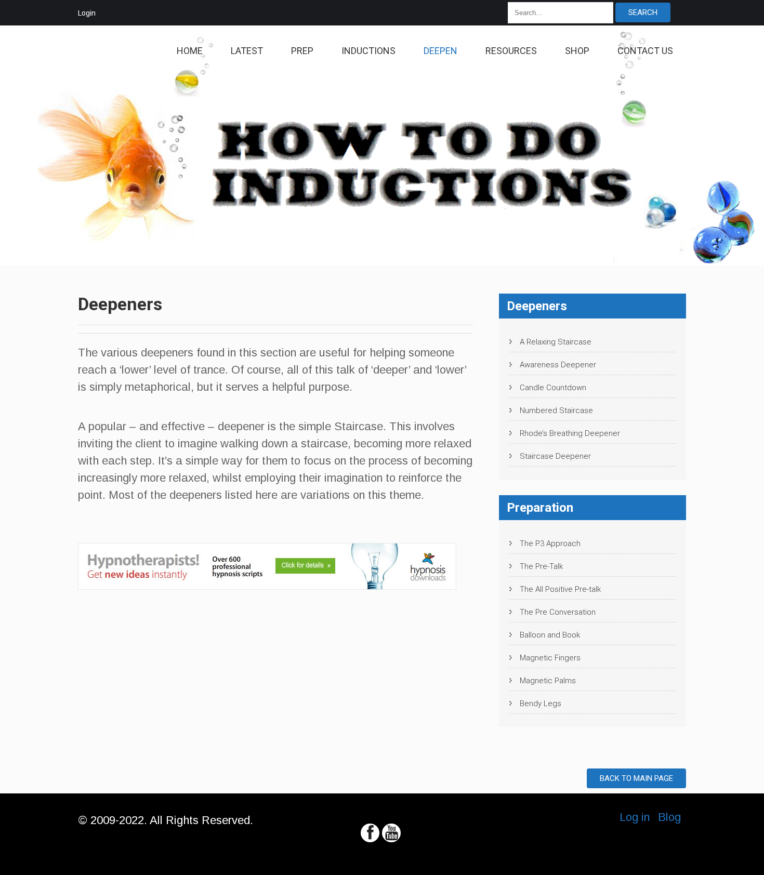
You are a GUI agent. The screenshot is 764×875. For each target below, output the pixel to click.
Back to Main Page (636, 778)
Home (190, 50)
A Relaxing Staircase (555, 342)
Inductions (368, 50)
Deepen (440, 50)
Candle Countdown (553, 387)
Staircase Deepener (555, 456)
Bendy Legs (540, 703)
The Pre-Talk (541, 566)
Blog (669, 817)
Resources (511, 50)
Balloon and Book (550, 635)
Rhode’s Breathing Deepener (570, 433)
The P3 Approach (550, 543)
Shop (577, 50)
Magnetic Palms (548, 680)
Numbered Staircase (556, 410)
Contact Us (645, 50)
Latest (247, 50)
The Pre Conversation (558, 612)
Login (87, 13)
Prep (302, 50)
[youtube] (391, 833)
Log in (635, 817)
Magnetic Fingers (550, 657)
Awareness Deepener (558, 364)
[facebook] (370, 833)
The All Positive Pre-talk (560, 589)
